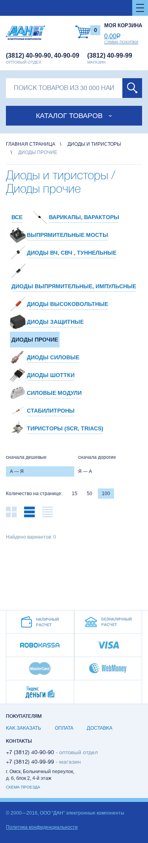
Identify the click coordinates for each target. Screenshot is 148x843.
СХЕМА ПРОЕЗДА (23, 787)
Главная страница (30, 144)
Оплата (64, 728)
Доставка (99, 728)
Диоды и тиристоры (94, 144)
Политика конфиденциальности (42, 827)
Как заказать (23, 728)
